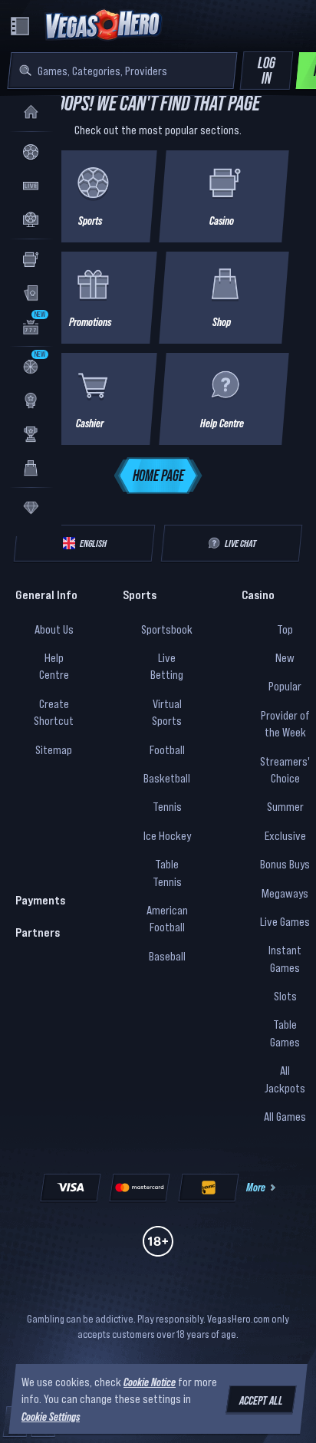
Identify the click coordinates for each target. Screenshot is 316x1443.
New (285, 657)
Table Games (285, 1032)
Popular (284, 686)
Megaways (285, 893)
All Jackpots (285, 1078)
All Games (285, 1116)
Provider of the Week (285, 723)
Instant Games (284, 958)
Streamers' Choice (285, 769)
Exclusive (285, 835)
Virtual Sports (167, 712)
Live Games (285, 921)
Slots (285, 996)
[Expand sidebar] (20, 26)
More (255, 1187)
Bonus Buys (285, 864)
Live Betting (166, 666)
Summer (285, 806)
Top (285, 629)
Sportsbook (167, 629)
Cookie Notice (149, 1382)
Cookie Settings (50, 1416)
